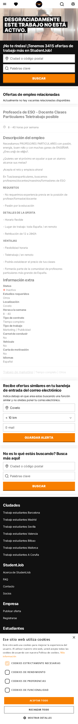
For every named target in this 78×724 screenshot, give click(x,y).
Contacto (8, 586)
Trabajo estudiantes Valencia (20, 533)
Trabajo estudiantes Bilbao (19, 540)
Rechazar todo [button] (39, 709)
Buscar (39, 78)
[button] (39, 718)
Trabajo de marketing (18, 372)
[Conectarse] (73, 4)
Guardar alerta (39, 437)
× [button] (73, 637)
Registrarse (10, 618)
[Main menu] (4, 4)
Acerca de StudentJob (17, 572)
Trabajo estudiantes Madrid (19, 519)
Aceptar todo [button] (39, 700)
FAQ (5, 579)
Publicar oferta (12, 611)
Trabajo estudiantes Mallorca (20, 547)
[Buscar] (63, 4)
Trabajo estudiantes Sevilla (19, 526)
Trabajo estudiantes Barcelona (21, 512)
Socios (7, 593)
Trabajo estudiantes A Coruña (21, 554)
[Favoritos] (16, 4)
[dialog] (39, 679)
